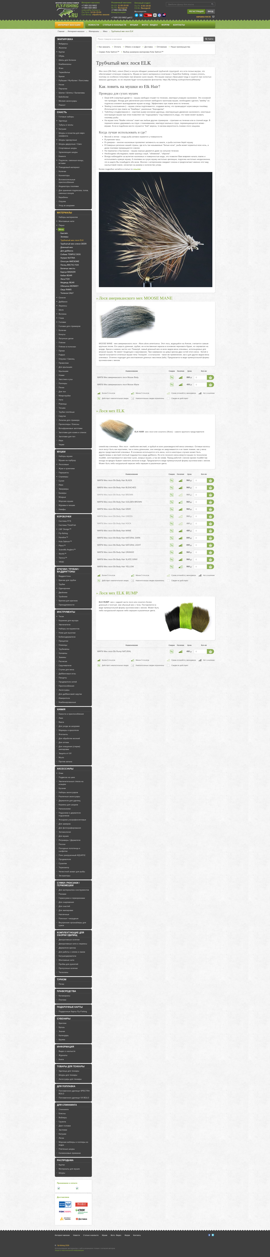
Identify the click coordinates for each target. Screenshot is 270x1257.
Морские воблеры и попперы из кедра (73, 1143)
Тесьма (62, 408)
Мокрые (62, 497)
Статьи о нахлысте (114, 25)
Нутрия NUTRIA (67, 258)
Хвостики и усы (66, 379)
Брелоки (62, 1023)
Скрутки (62, 416)
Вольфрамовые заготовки (70, 428)
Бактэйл (64, 233)
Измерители (64, 698)
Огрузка (62, 201)
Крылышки (63, 371)
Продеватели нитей (68, 682)
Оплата (117, 47)
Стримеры (63, 476)
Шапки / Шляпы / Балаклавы (72, 93)
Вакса (61, 722)
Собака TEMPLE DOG (70, 254)
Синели (62, 297)
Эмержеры (64, 489)
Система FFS (65, 521)
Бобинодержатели (67, 637)
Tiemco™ (63, 558)
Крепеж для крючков (68, 600)
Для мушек (64, 836)
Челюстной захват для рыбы (72, 871)
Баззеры (62, 493)
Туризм (61, 979)
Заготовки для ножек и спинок (72, 432)
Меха (105, 31)
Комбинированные (67, 702)
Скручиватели (65, 665)
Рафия (62, 355)
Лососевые (64, 464)
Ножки (61, 375)
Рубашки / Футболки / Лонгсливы (74, 80)
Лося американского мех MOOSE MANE (135, 298)
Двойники (63, 592)
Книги (61, 1059)
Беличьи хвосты (67, 268)
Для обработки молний (69, 738)
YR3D (61, 562)
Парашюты (64, 472)
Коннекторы (64, 175)
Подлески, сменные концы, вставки (71, 161)
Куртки (62, 52)
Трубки (62, 584)
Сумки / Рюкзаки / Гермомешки (68, 884)
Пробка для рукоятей (68, 964)
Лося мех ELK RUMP (118, 593)
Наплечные (64, 914)
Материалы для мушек (69, 1169)
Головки (62, 322)
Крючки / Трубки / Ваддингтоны (68, 570)
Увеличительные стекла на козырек (71, 782)
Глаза (61, 318)
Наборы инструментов (69, 629)
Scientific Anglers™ (67, 549)
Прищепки (63, 641)
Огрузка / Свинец (66, 359)
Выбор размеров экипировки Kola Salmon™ (143, 52)
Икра (61, 440)
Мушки (134, 25)
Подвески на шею (67, 777)
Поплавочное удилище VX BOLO (74, 1098)
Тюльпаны (63, 972)
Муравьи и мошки (67, 505)
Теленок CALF (67, 293)
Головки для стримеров (69, 326)
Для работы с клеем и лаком (72, 952)
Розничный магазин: (121, 2)
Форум (165, 25)
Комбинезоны (65, 64)
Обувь (61, 56)
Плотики (62, 1000)
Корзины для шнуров (68, 804)
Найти (210, 39)
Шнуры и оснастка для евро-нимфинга (72, 134)
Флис (61, 68)
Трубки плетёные (67, 412)
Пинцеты (63, 678)
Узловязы (63, 653)
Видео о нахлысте (67, 1051)
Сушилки (63, 863)
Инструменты (66, 612)
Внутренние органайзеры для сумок (72, 923)
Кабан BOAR (66, 275)
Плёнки (62, 342)
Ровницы (63, 404)
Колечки (62, 171)
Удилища (63, 121)
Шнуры (62, 1173)
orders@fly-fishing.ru (91, 10)
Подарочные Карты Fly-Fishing (73, 1011)
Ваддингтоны (65, 576)
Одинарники (64, 588)
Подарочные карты (70, 1007)
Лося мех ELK (112, 410)
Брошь (62, 1027)
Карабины (63, 197)
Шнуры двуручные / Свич (70, 144)
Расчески (63, 661)
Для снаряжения (66, 902)
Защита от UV (65, 753)
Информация (65, 1047)
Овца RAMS (65, 289)
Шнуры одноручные (68, 140)
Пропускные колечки (68, 968)
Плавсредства (66, 991)
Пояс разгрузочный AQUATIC (72, 855)
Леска (61, 1138)
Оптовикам (162, 47)
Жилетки (63, 48)
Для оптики (64, 742)
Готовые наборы (66, 117)
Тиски (61, 616)
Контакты (179, 25)
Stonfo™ (62, 554)
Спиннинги (64, 1109)
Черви (61, 444)
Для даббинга (66, 251)
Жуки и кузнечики (67, 468)
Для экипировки (66, 910)
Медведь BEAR (67, 282)
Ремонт (62, 105)
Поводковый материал (69, 167)
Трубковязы (64, 649)
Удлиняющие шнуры (68, 152)
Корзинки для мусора (68, 620)
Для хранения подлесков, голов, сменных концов (73, 191)
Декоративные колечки (69, 939)
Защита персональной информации (69, 1250)
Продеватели (65, 859)
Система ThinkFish (67, 525)
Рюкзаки (62, 894)
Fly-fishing (63, 533)
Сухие (61, 481)
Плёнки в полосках (67, 346)
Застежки (63, 1130)
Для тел (62, 391)
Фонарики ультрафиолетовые (72, 820)
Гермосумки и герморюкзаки (72, 898)
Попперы (63, 383)
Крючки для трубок (67, 580)
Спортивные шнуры (68, 148)
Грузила (62, 1121)
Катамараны (64, 996)
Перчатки (63, 88)
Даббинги (63, 302)
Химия (61, 709)
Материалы (94, 31)
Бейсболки (63, 97)
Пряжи (62, 351)
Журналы (63, 1055)
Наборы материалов (68, 217)
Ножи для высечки (67, 633)
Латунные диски (66, 338)
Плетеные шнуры (67, 1149)
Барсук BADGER (68, 272)
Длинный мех (66, 247)
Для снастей (64, 906)
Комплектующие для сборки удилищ (70, 933)
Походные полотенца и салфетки (69, 849)
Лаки (61, 718)
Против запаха (65, 761)
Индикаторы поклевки (69, 186)
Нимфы (62, 509)
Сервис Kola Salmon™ (109, 52)
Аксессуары (64, 690)
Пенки (61, 387)
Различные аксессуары (69, 796)
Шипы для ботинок (67, 60)
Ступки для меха (66, 669)
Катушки (62, 129)
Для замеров (64, 824)
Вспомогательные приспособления (67, 180)
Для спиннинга (67, 1105)
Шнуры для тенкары (68, 1075)
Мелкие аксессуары (68, 101)
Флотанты (63, 734)
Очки (61, 773)
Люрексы (63, 306)
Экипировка (65, 39)
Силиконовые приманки (70, 1153)
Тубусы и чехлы (66, 125)
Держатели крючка (67, 948)
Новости (93, 25)
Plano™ (62, 545)
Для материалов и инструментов (74, 890)
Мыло (61, 757)
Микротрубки (65, 395)
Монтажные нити (66, 221)
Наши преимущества (180, 47)
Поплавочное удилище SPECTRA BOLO (74, 1092)
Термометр (64, 867)
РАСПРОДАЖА (65, 1160)
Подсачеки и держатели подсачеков (70, 814)
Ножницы (63, 645)
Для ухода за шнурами (69, 726)
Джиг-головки (65, 1126)
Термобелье (64, 72)
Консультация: (118, 12)
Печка (61, 984)
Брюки (62, 76)
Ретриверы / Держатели (69, 840)
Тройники (63, 596)
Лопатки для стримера (69, 420)
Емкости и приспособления (71, 714)
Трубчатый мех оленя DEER (73, 244)
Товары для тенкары (71, 1066)
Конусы (62, 334)
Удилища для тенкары (69, 1071)
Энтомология (65, 832)
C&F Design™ (65, 529)
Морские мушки (66, 501)
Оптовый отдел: (142, 3)
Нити (61, 400)
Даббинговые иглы (67, 673)
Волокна (62, 314)
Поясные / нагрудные (68, 918)
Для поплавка (66, 1086)
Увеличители (64, 624)
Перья (61, 225)
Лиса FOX (65, 279)
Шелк (61, 310)
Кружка (62, 1039)
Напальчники (65, 809)
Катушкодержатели (67, 956)
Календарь (64, 1035)
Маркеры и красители (69, 730)
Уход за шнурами (67, 205)
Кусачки (62, 788)
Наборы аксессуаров (68, 792)
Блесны (62, 1113)
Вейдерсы (63, 44)
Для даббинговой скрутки (70, 694)
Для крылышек (65, 367)
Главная (61, 31)
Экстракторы (64, 875)
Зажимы (62, 657)
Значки (62, 1031)
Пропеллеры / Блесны (69, 424)
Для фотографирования (70, 828)
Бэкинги (62, 156)
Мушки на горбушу (67, 460)
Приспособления (66, 686)
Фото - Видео (150, 25)
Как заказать (104, 47)
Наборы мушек (65, 456)
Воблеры (63, 1117)
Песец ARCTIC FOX (69, 265)
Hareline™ (63, 537)
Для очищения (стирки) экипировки (69, 747)
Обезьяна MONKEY (69, 286)
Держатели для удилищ (69, 800)
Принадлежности (66, 605)
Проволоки (64, 363)
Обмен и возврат (132, 47)
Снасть (62, 112)
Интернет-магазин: (91, 2)
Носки (61, 84)
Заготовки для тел (67, 436)
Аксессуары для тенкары (70, 1079)
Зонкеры (64, 237)
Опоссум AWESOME (69, 261)
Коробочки (64, 516)
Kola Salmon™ (65, 541)
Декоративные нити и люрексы (73, 944)
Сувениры (63, 1018)
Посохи (62, 844)
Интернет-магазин (69, 25)
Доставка (148, 47)
